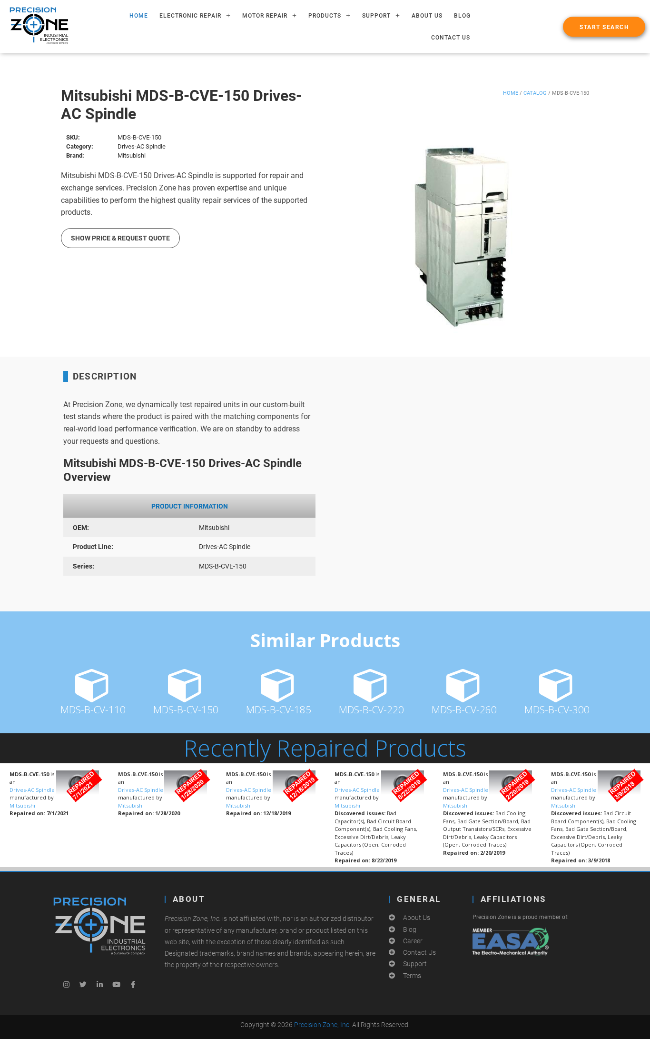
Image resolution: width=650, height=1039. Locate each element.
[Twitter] (83, 984)
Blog (462, 15)
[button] (604, 27)
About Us (427, 15)
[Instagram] (66, 984)
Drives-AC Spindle (32, 789)
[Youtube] (116, 984)
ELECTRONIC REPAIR (190, 15)
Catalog (535, 93)
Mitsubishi (22, 805)
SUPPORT (376, 15)
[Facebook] (133, 984)
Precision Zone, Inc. (322, 1025)
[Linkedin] (99, 984)
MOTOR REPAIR (264, 15)
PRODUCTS (324, 15)
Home (510, 93)
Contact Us (450, 37)
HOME (138, 15)
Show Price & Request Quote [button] (120, 238)
